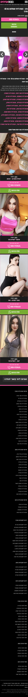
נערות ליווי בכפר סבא (22, 109)
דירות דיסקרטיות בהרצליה (20, 533)
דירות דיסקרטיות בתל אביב (20, 557)
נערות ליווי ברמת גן (11, 118)
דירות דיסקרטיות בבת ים (21, 525)
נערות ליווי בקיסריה (22, 489)
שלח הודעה (16, 190)
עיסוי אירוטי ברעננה (22, 635)
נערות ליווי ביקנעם (22, 470)
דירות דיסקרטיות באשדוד (21, 588)
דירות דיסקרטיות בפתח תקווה (19, 541)
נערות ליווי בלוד (11, 109)
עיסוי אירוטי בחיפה (22, 648)
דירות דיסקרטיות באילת (21, 585)
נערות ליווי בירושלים (12, 106)
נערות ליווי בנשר (23, 478)
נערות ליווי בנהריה (22, 473)
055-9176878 (15, 185)
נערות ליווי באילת (23, 504)
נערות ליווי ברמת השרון (21, 121)
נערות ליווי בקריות (22, 491)
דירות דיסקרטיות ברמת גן (21, 549)
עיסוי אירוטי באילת (22, 666)
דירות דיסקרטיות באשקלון (21, 591)
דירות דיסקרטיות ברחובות (21, 546)
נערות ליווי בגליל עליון (22, 454)
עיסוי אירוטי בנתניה (22, 619)
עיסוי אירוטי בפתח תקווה (21, 621)
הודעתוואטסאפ (14, 25)
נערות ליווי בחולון (11, 102)
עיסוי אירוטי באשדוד (22, 669)
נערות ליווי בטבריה (22, 467)
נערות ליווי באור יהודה (22, 93)
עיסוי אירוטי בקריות (22, 656)
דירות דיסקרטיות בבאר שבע (20, 593)
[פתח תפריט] (26, 2)
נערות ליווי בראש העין (22, 115)
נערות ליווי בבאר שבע (22, 512)
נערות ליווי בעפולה (22, 486)
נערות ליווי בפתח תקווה (10, 112)
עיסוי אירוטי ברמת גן (22, 629)
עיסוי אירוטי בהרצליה (22, 613)
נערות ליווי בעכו (23, 481)
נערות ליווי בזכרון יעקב (21, 459)
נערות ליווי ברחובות (22, 118)
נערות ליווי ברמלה (23, 433)
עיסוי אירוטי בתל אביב (21, 637)
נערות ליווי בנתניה (23, 112)
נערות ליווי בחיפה (23, 465)
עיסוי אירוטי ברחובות (22, 627)
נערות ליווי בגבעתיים (22, 99)
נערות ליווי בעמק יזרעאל (21, 483)
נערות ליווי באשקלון (22, 96)
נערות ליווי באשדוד (9, 93)
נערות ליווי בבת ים (11, 96)
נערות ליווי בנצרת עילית (21, 475)
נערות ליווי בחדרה (22, 462)
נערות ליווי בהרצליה (22, 102)
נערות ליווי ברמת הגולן (21, 494)
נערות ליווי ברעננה (9, 121)
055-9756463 (16, 306)
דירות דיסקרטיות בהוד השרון (20, 530)
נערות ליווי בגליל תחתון (21, 457)
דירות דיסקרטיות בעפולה (21, 572)
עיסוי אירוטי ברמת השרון (21, 632)
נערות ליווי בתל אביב (22, 124)
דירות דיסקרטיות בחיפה (21, 567)
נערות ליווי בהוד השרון (9, 99)
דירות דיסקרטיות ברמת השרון (20, 551)
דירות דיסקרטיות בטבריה (21, 570)
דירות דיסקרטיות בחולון (21, 535)
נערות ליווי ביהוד (23, 106)
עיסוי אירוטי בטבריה (22, 650)
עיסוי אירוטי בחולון (22, 616)
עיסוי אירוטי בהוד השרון (21, 611)
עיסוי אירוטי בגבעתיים (22, 608)
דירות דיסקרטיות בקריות (21, 575)
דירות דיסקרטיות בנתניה (21, 538)
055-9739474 (14, 19)
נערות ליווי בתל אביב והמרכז (8, 124)
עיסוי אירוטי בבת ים (22, 605)
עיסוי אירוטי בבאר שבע (21, 674)
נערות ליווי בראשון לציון (8, 115)
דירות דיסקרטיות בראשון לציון (20, 543)
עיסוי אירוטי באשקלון (22, 671)
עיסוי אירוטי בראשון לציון (21, 624)
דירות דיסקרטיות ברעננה (21, 554)
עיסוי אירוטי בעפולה (22, 653)
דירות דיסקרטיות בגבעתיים (20, 527)
